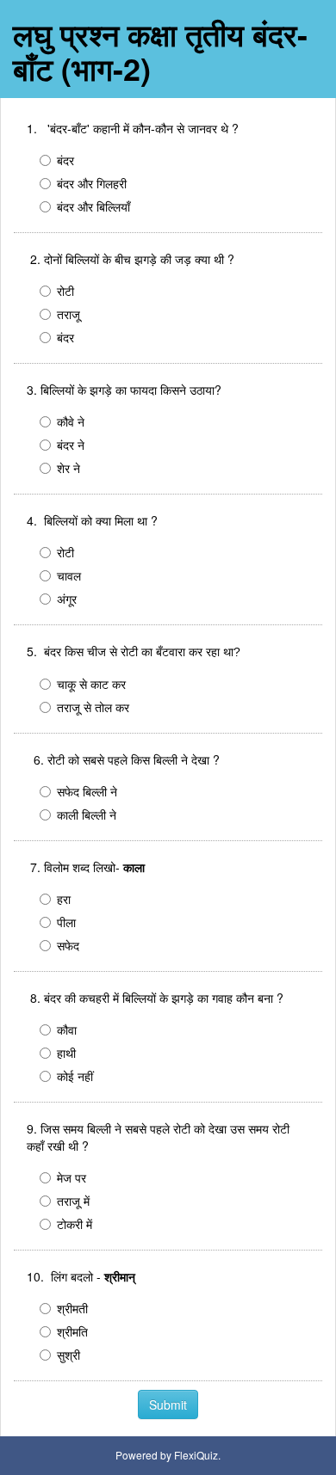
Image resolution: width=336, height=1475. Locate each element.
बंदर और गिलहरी (92, 183)
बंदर (65, 160)
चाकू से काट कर (91, 683)
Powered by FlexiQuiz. (168, 1454)
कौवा (67, 1029)
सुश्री (68, 1354)
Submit (168, 1404)
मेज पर (71, 1177)
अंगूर (67, 598)
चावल (69, 575)
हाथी (66, 1052)
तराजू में (73, 1200)
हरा (64, 898)
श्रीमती (72, 1308)
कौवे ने (70, 421)
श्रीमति (72, 1331)
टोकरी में (74, 1223)
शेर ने (68, 467)
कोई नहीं (75, 1076)
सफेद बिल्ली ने (87, 791)
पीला (66, 922)
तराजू (68, 314)
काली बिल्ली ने (86, 814)
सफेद (68, 945)
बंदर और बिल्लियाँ (93, 206)
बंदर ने (70, 444)
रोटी (65, 290)
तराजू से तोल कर (93, 707)
